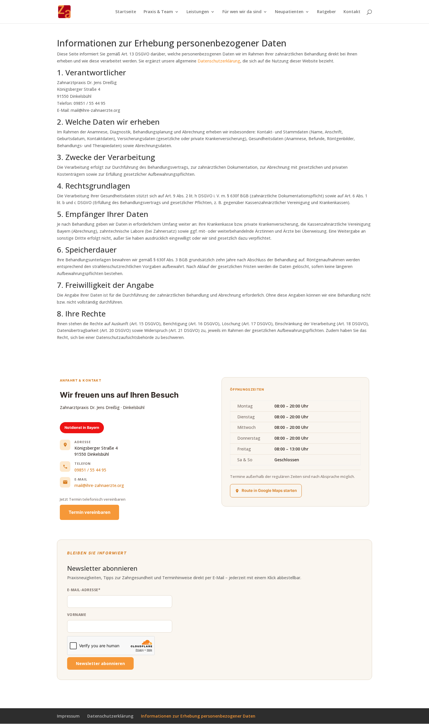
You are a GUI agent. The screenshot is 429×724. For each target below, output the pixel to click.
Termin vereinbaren (89, 512)
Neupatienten (289, 12)
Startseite (125, 12)
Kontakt (351, 12)
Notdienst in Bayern (81, 427)
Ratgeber (326, 12)
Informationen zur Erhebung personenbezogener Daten (198, 716)
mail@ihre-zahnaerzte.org (99, 485)
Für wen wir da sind (241, 12)
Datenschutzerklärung (219, 61)
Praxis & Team (158, 12)
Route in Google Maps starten (269, 490)
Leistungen (197, 12)
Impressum (68, 716)
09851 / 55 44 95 (90, 470)
